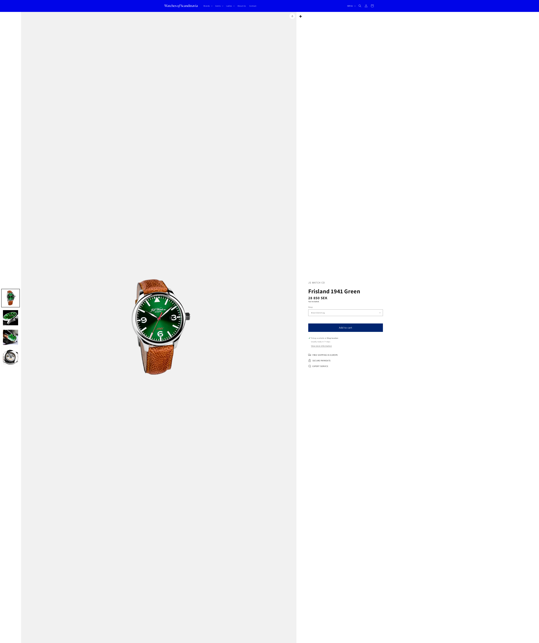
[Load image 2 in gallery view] (10, 318)
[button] (208, 6)
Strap (310, 307)
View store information (321, 346)
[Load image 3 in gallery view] (10, 337)
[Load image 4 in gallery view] (10, 357)
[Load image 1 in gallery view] (10, 298)
